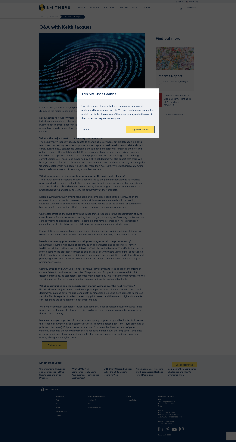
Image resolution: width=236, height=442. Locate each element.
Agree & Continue (140, 129)
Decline (85, 129)
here (110, 114)
